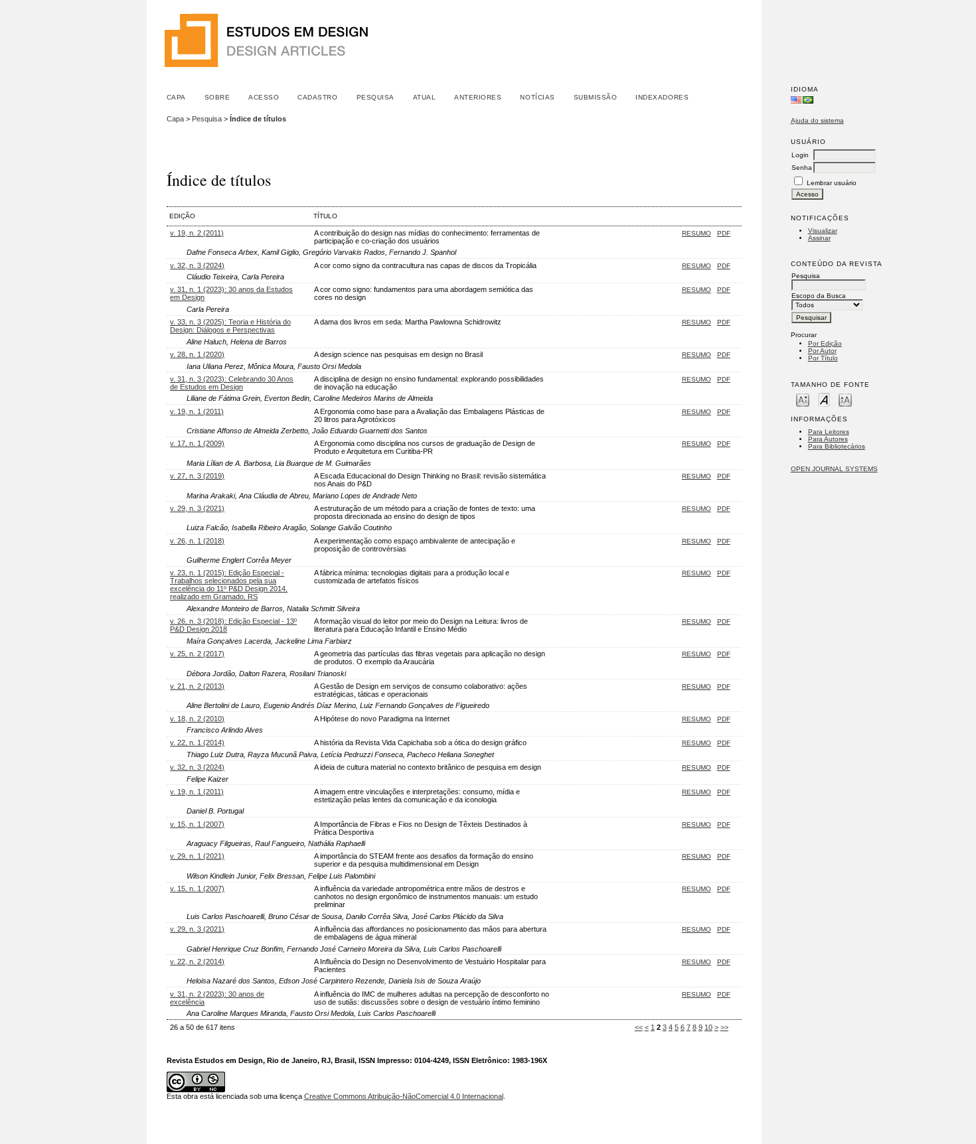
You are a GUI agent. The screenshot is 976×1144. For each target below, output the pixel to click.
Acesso (263, 97)
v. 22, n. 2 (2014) (197, 961)
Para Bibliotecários (836, 446)
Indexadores (662, 97)
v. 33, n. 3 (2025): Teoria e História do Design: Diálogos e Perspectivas (230, 326)
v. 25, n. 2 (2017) (197, 654)
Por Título (823, 358)
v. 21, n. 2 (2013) (197, 686)
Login (800, 155)
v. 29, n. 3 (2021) (197, 508)
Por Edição (825, 343)
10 (708, 1027)
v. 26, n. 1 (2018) (197, 541)
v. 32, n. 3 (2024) (197, 265)
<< (639, 1027)
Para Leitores (828, 431)
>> (724, 1027)
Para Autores (828, 439)
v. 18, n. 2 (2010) (197, 719)
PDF (723, 233)
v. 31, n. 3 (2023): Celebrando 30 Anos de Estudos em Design (231, 383)
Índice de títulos (258, 119)
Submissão (595, 97)
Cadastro (317, 97)
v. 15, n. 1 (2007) (197, 824)
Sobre (217, 97)
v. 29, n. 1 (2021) (197, 856)
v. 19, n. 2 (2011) (197, 233)
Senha (801, 167)
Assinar (819, 238)
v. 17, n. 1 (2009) (197, 443)
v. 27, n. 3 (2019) (197, 476)
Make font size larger (845, 399)
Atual (424, 97)
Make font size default (824, 399)
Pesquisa (375, 97)
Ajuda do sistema (817, 120)
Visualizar (822, 230)
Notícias (537, 97)
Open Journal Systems (834, 468)
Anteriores (477, 97)
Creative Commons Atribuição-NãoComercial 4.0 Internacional (403, 1096)
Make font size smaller (802, 399)
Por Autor (822, 350)
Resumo (696, 233)
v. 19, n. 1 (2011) (197, 411)
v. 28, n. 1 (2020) (197, 354)
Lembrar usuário (831, 182)
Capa (176, 97)
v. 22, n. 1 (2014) (197, 743)
